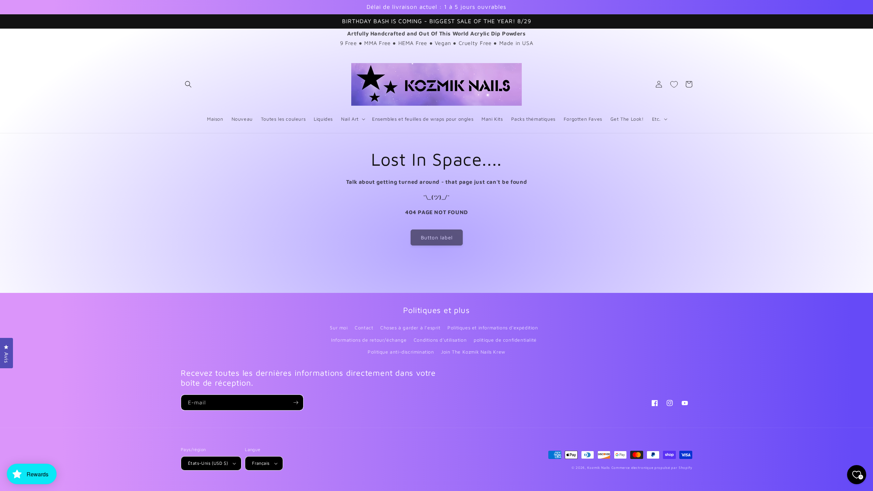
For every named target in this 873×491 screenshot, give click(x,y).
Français (260, 463)
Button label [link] (437, 237)
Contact (364, 327)
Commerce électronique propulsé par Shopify (651, 467)
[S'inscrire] (295, 403)
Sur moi (338, 327)
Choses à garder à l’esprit (410, 327)
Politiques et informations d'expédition (492, 327)
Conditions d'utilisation (440, 340)
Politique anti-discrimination (401, 352)
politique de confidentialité (505, 340)
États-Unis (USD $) (208, 463)
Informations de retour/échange (368, 340)
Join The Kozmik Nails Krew (473, 352)
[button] (188, 84)
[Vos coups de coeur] (673, 84)
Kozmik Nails (598, 467)
